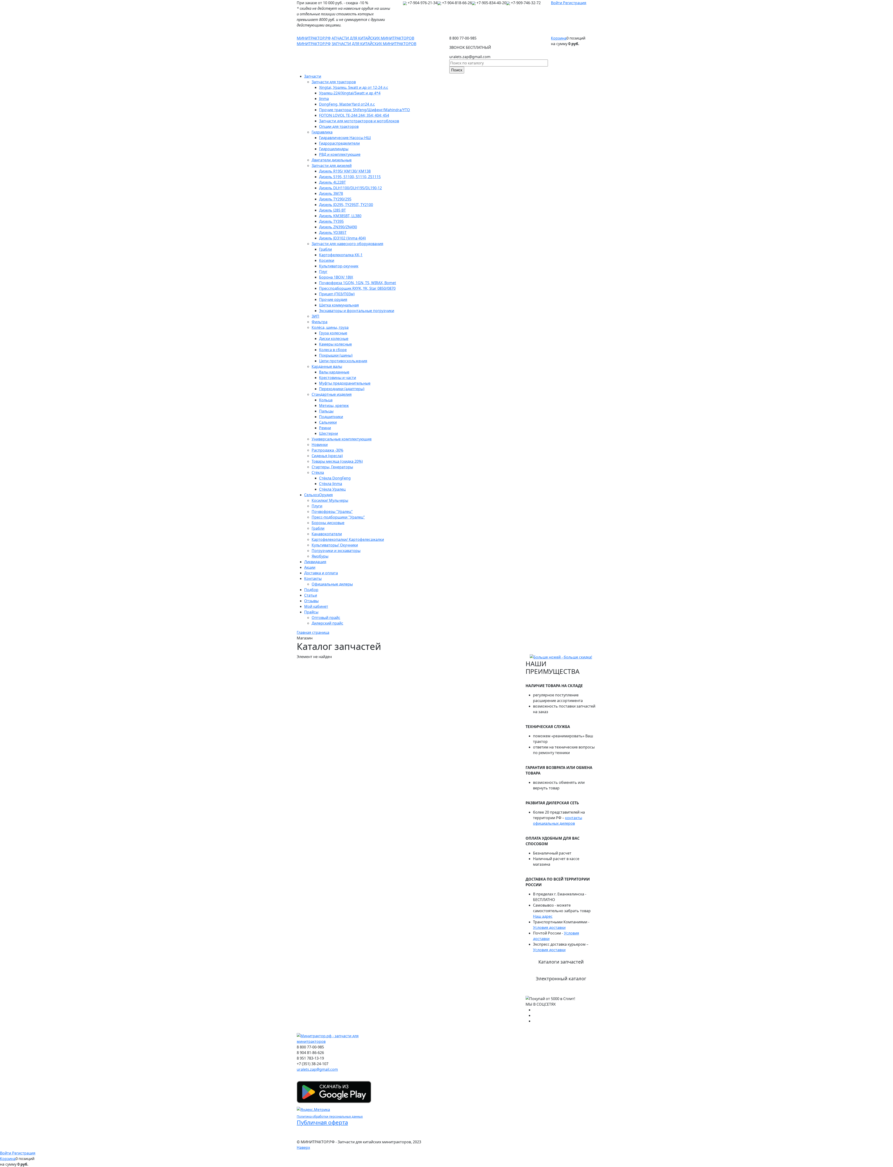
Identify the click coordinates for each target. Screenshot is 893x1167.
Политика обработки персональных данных (330, 1116)
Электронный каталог (561, 978)
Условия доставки (549, 927)
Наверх (303, 1147)
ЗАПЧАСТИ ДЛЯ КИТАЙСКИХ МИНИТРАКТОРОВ (374, 43)
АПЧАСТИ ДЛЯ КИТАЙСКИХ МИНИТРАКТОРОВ (373, 38)
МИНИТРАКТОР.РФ (314, 38)
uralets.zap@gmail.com (317, 1069)
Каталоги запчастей (561, 962)
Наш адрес (543, 916)
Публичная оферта (322, 1122)
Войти (557, 2)
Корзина (558, 38)
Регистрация (574, 2)
